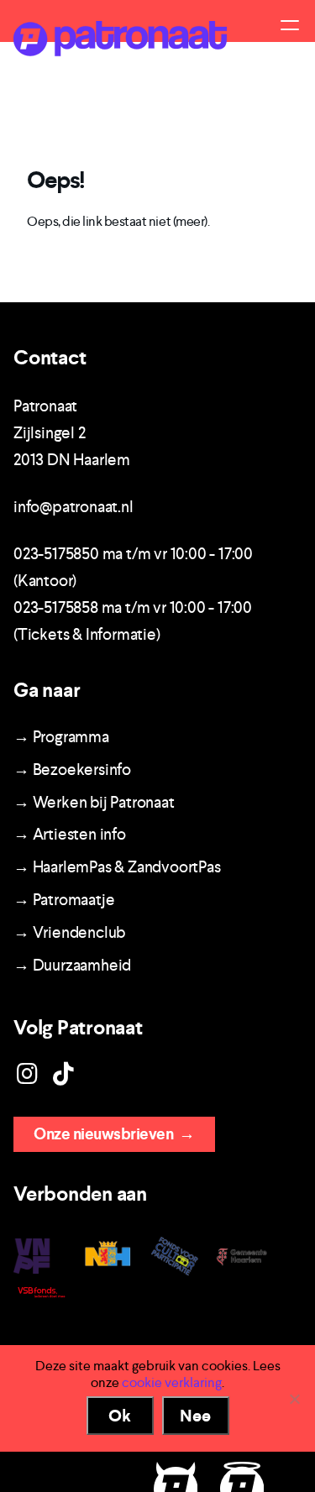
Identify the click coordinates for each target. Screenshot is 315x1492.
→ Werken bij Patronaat (94, 802)
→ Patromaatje (63, 899)
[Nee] (294, 1398)
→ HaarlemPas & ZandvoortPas (117, 866)
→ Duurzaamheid (72, 965)
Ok (119, 1416)
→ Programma (61, 736)
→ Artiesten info (69, 834)
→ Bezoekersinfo (72, 769)
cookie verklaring (172, 1382)
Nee (195, 1416)
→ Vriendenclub (69, 932)
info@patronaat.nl (73, 506)
